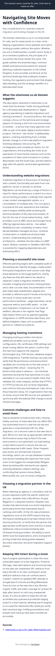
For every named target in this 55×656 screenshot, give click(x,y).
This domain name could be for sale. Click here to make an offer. (27, 5)
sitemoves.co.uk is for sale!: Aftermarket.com (28, 629)
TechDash (35, 644)
